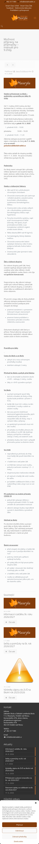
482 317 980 (11, 2)
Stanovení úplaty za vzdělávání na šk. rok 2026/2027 (19, 788)
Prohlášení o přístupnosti (19, 10)
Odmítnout (19, 831)
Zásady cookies (18, 841)
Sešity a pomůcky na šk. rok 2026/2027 (17, 645)
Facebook (10, 8)
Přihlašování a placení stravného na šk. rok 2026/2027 (18, 779)
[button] (36, 803)
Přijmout (19, 825)
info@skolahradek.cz (27, 2)
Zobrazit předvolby (19, 837)
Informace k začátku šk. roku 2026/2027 (18, 615)
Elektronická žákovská (23, 8)
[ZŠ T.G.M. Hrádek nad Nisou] (19, 18)
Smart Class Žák (26, 6)
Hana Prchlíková (22, 71)
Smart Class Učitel (12, 6)
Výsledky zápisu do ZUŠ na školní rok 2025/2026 (17, 691)
